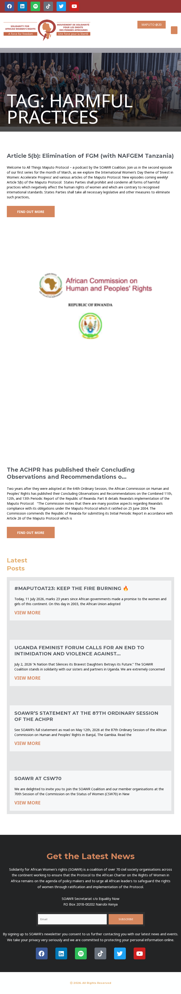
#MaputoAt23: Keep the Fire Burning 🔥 (71, 588)
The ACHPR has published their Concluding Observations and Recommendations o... (71, 473)
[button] (174, 30)
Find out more (30, 211)
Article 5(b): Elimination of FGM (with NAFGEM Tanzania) (90, 155)
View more (27, 613)
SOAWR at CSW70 (38, 778)
